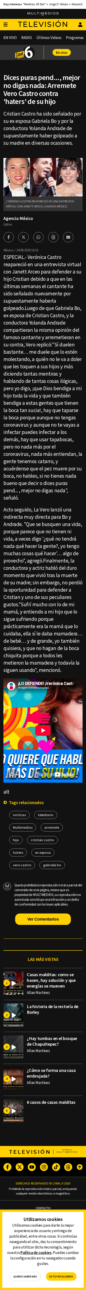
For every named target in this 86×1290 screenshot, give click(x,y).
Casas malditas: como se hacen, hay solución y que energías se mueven (51, 980)
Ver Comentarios (43, 919)
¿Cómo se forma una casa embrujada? (51, 1073)
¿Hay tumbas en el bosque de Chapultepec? (52, 1041)
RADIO (26, 37)
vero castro (22, 865)
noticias (19, 815)
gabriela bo (52, 865)
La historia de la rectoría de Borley (52, 1009)
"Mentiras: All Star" (34, 4)
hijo (16, 840)
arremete (51, 827)
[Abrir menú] (5, 24)
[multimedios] (43, 14)
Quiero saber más (25, 1276)
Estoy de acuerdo (61, 1276)
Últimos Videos (48, 37)
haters (18, 852)
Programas (75, 37)
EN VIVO (10, 37)
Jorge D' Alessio (58, 4)
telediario (45, 815)
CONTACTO (43, 1208)
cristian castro (42, 840)
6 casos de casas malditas (51, 1102)
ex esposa (43, 852)
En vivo (61, 52)
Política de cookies (36, 1252)
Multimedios (22, 827)
